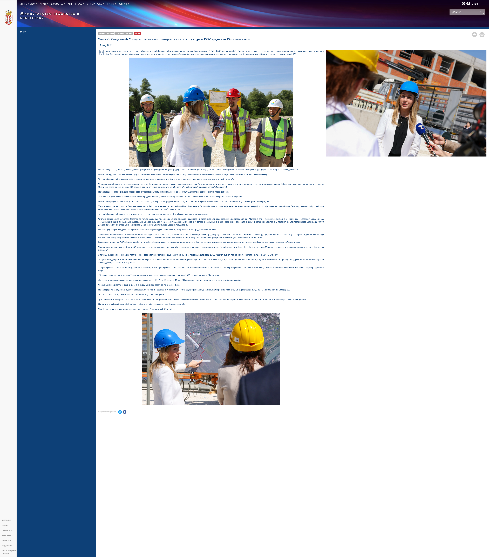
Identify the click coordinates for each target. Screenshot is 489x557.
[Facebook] (468, 3)
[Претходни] (329, 103)
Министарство (106, 34)
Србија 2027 (7, 530)
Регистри (6, 541)
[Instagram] (463, 3)
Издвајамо (7, 546)
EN (476, 4)
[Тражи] (482, 12)
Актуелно (6, 520)
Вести (5, 525)
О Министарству (124, 34)
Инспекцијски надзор (9, 552)
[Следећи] (483, 103)
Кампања (6, 535)
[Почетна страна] (8, 18)
